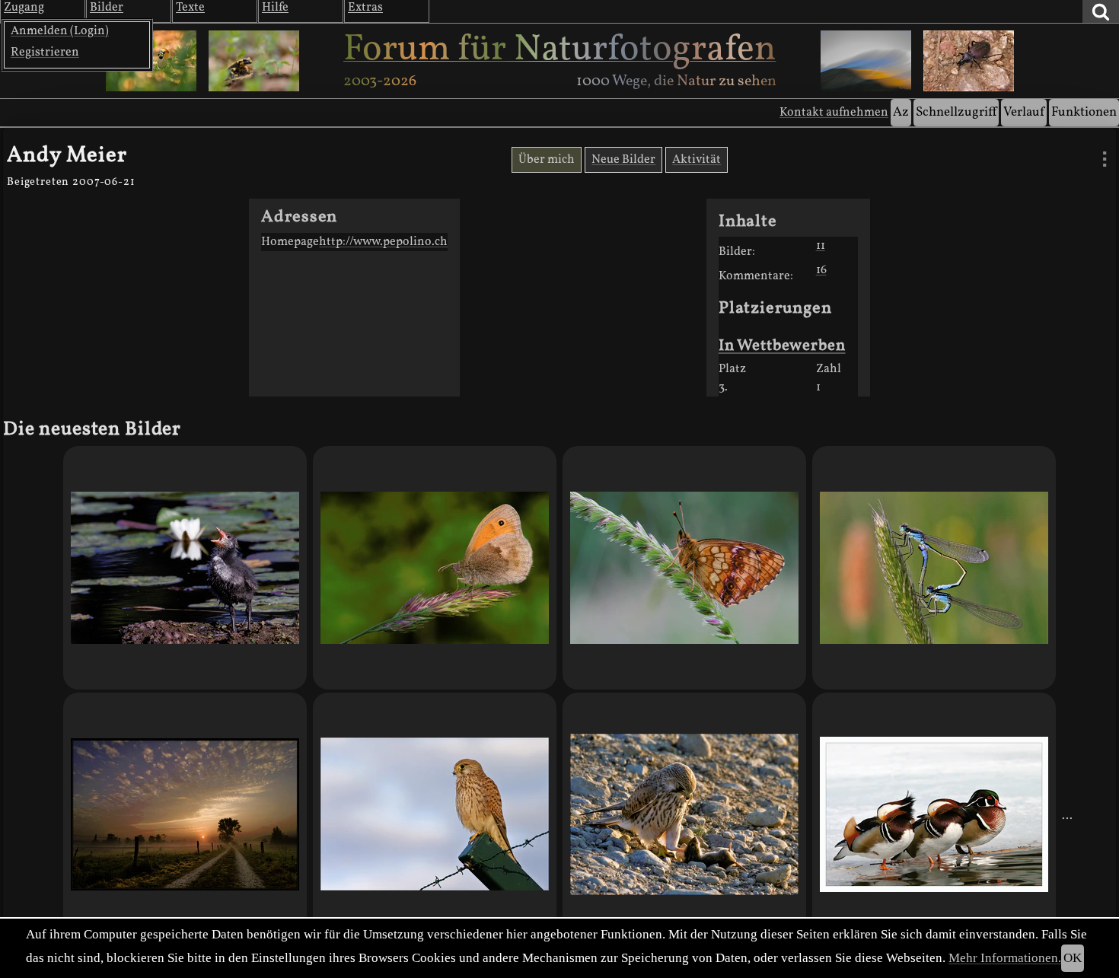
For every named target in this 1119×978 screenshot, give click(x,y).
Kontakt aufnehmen (833, 112)
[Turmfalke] (434, 814)
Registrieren (45, 52)
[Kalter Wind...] (934, 814)
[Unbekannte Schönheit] (684, 568)
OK (1072, 958)
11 (820, 245)
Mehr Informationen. (1004, 958)
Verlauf (1023, 112)
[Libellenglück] (934, 568)
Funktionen (1084, 112)
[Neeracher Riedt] (185, 814)
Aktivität (696, 159)
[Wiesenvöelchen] (434, 568)
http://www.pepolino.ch (383, 242)
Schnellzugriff (956, 112)
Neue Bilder (623, 159)
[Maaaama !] (185, 568)
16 (821, 270)
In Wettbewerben (782, 346)
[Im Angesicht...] (684, 814)
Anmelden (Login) (60, 31)
